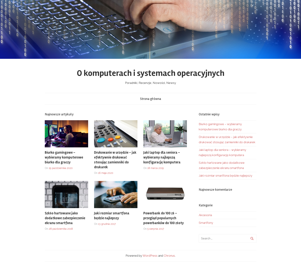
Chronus (169, 255)
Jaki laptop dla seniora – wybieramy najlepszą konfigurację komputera (161, 157)
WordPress (149, 255)
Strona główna (150, 99)
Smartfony (206, 222)
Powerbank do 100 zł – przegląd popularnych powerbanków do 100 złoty (163, 218)
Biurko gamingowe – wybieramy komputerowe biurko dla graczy (64, 157)
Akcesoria (205, 215)
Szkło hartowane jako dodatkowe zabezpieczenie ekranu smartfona (65, 218)
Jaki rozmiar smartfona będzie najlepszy (225, 175)
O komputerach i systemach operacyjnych (150, 73)
